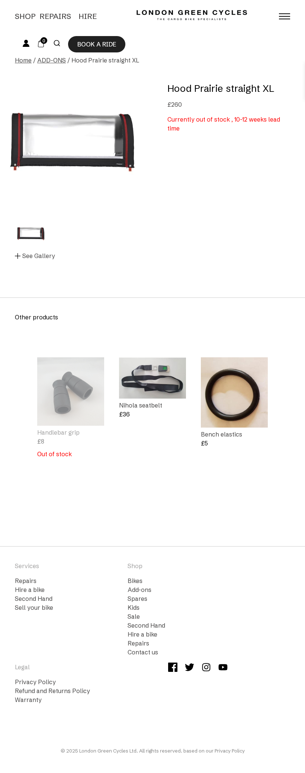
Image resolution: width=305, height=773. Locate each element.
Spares (137, 598)
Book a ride (96, 44)
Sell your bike (34, 607)
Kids (133, 607)
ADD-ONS (51, 60)
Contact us (143, 652)
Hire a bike (30, 589)
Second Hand (33, 598)
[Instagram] (206, 668)
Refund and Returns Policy (52, 691)
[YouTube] (223, 668)
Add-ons (139, 589)
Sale (134, 616)
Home (23, 60)
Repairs (55, 16)
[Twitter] (189, 668)
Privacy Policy (35, 682)
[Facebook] (172, 668)
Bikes (135, 580)
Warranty (28, 699)
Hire (87, 16)
